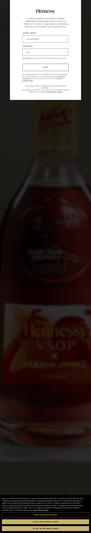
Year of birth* (27, 46)
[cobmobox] (45, 39)
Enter (45, 67)
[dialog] (45, 266)
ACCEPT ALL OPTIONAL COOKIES (46, 528)
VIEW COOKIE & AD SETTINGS (45, 515)
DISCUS (59, 92)
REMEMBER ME (30, 58)
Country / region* (29, 33)
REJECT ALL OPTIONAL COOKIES (45, 522)
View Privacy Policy (41, 510)
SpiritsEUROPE (51, 92)
